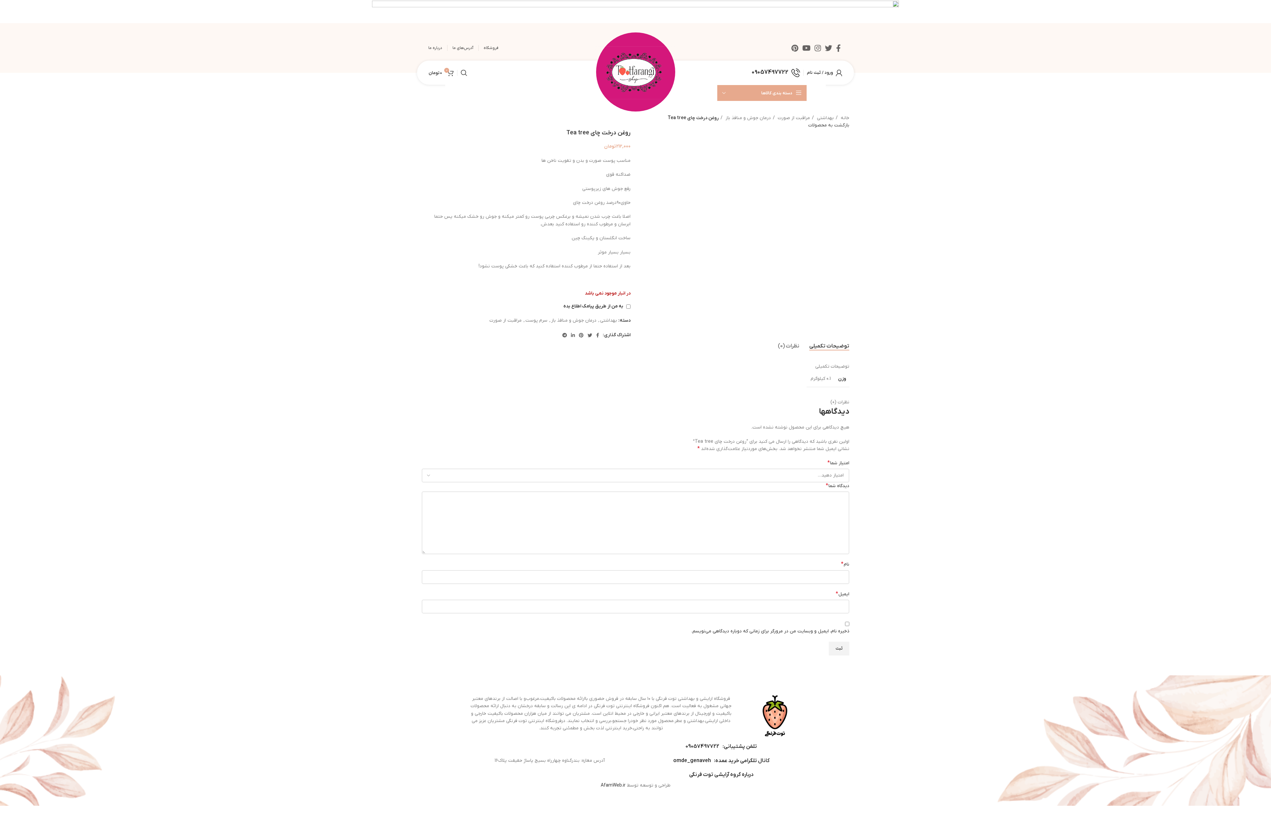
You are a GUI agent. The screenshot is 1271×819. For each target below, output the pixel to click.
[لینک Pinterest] (794, 48)
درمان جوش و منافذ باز (747, 118)
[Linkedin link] (573, 335)
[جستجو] (464, 72)
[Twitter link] (828, 48)
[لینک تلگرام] (564, 335)
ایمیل (842, 594)
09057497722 (702, 746)
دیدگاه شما (837, 485)
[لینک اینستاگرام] (818, 48)
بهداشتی (825, 118)
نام (845, 564)
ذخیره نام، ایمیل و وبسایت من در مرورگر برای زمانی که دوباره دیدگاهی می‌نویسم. (770, 631)
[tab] (829, 346)
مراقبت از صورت (793, 118)
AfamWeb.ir (613, 785)
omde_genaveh (692, 760)
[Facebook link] (838, 48)
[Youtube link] (806, 48)
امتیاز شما (838, 463)
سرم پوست (536, 320)
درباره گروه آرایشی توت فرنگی (721, 774)
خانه (844, 118)
